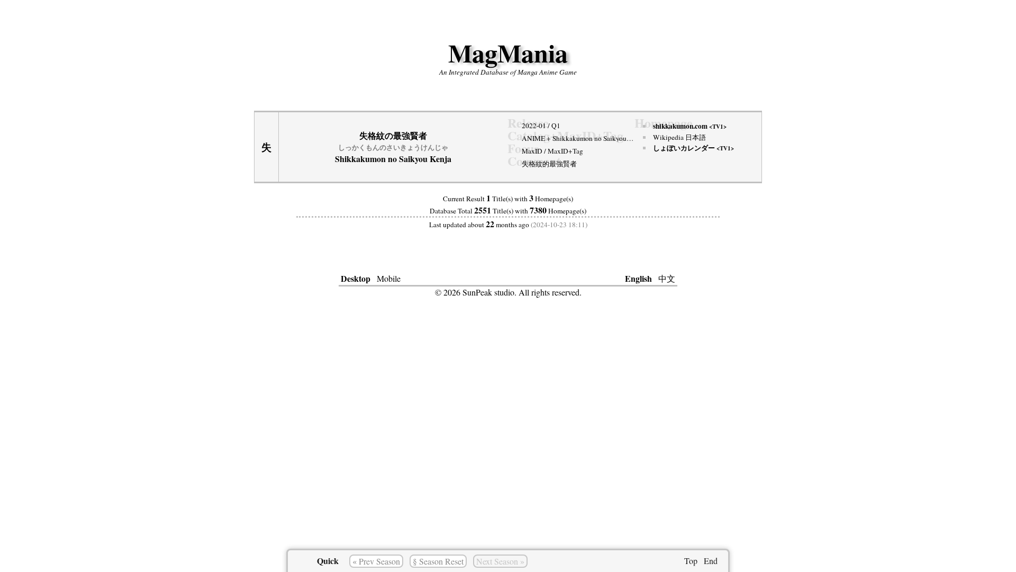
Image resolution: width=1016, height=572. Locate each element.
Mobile (389, 278)
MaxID (532, 151)
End (711, 560)
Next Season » (500, 561)
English (638, 278)
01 (542, 125)
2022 (529, 125)
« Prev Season (376, 561)
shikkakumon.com (690, 126)
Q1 (555, 125)
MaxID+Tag (565, 151)
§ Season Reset (438, 561)
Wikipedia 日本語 (679, 137)
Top (690, 560)
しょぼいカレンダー (693, 147)
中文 (666, 278)
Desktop (355, 278)
